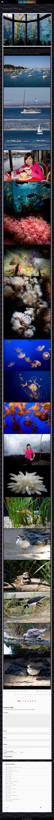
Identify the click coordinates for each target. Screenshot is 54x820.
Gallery (5, 691)
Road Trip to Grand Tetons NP (11, 781)
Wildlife (25, 691)
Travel (21, 691)
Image (9, 691)
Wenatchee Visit (8, 774)
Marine (25, 694)
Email (5, 737)
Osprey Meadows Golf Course (11, 770)
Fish (21, 694)
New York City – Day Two (10, 788)
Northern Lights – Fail (9, 777)
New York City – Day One (10, 792)
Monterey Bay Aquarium (38, 694)
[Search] (40, 807)
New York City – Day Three (10, 785)
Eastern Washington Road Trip (11, 795)
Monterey (30, 694)
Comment (6, 712)
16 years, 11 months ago (43, 691)
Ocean (46, 694)
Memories (13, 691)
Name (5, 731)
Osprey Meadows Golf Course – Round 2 (13, 767)
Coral (18, 694)
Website (5, 744)
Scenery (18, 691)
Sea (49, 694)
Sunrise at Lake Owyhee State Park (12, 799)
